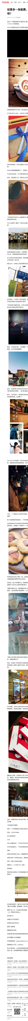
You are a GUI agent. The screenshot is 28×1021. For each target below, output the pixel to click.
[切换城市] (21, 2)
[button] (12, 2)
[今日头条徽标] (5, 2)
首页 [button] (25, 1005)
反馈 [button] (25, 1010)
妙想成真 (18, 17)
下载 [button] (24, 1014)
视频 (24, 2)
